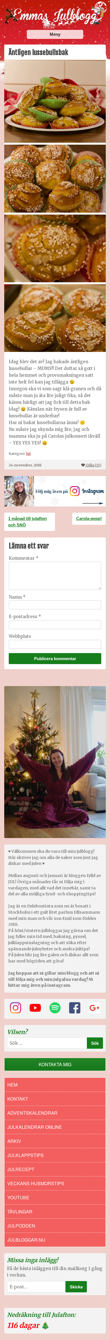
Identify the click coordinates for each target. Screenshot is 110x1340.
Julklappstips (25, 1155)
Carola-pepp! (89, 518)
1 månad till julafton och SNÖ (27, 521)
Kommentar (24, 558)
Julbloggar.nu (26, 1240)
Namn (17, 597)
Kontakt (17, 1099)
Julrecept (20, 1169)
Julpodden (21, 1225)
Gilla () (93, 465)
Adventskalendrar (32, 1113)
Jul (28, 453)
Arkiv (14, 1141)
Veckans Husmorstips (35, 1183)
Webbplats (20, 636)
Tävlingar (19, 1211)
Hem (12, 1084)
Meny (55, 34)
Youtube (18, 1197)
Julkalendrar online (34, 1127)
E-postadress (25, 616)
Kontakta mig (55, 1064)
